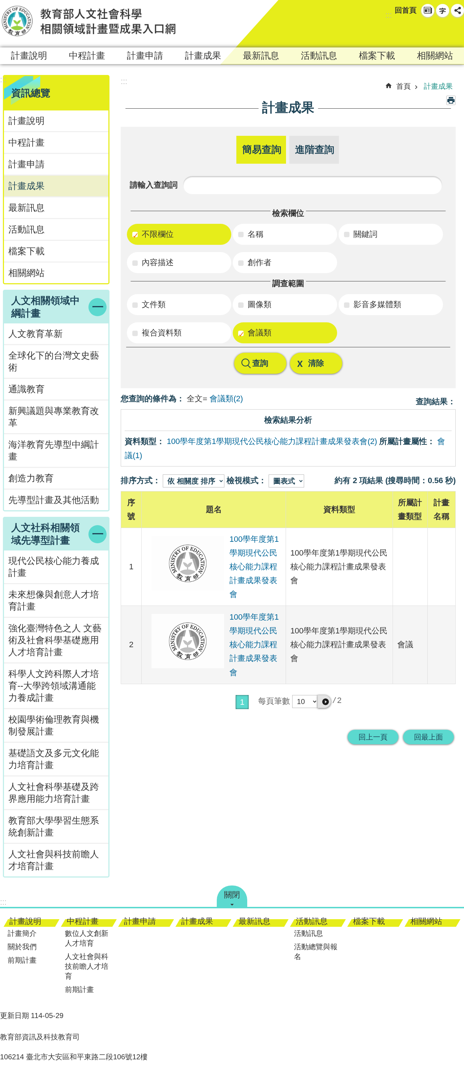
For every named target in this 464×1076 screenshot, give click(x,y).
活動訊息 (319, 55)
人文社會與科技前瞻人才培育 (86, 966)
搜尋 (444, 31)
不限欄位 (157, 234)
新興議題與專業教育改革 (53, 417)
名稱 (254, 234)
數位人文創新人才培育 (86, 938)
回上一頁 (373, 737)
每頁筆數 (274, 701)
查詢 (260, 363)
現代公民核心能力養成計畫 (53, 567)
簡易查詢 (261, 149)
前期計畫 (22, 960)
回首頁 (406, 10)
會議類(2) (226, 398)
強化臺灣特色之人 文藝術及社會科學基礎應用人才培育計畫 (55, 640)
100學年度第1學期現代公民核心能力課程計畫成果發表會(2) (272, 441)
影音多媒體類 (376, 304)
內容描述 (157, 262)
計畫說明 (29, 55)
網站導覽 (427, 10)
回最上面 (428, 737)
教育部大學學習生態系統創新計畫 (53, 826)
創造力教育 (31, 478)
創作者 (258, 262)
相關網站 (435, 55)
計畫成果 (203, 55)
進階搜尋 (457, 31)
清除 (316, 363)
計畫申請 (145, 55)
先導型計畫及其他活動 (53, 500)
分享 (457, 10)
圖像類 (258, 304)
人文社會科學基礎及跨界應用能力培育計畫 (53, 793)
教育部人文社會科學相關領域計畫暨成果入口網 (89, 20)
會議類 (258, 332)
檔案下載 (377, 55)
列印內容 (451, 100)
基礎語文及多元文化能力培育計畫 (53, 759)
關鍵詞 (364, 234)
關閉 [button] (232, 894)
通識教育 (26, 389)
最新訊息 (261, 55)
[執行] (324, 701)
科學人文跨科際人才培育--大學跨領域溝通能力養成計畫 (53, 686)
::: (388, 15)
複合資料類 (161, 332)
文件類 (153, 304)
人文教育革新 (35, 334)
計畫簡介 (22, 933)
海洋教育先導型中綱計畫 (53, 450)
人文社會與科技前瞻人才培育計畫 (53, 860)
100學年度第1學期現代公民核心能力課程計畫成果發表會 (254, 567)
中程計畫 (87, 55)
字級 (442, 10)
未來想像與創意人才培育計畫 (53, 600)
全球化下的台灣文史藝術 (53, 361)
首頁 (403, 86)
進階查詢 (314, 149)
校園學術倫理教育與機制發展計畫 (53, 725)
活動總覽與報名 (315, 951)
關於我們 (22, 947)
